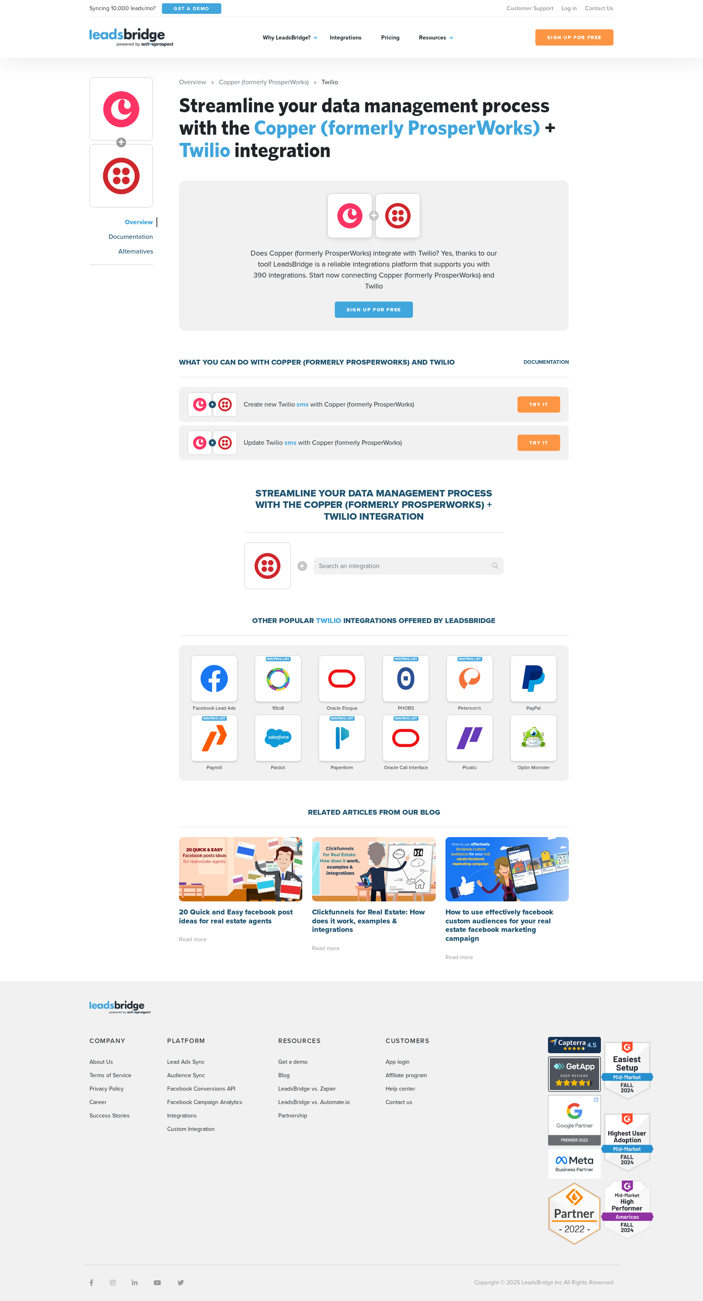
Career (98, 1102)
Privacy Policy (107, 1089)
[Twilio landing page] (121, 176)
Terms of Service (110, 1075)
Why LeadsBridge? (286, 37)
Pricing (390, 37)
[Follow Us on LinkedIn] (135, 1283)
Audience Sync (186, 1075)
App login (398, 1062)
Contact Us (599, 8)
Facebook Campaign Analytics (204, 1102)
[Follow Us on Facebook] (92, 1283)
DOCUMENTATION (546, 362)
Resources (432, 37)
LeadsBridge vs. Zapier (307, 1089)
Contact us (399, 1102)
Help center (400, 1089)
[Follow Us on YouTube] (157, 1283)
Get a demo (293, 1062)
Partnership (292, 1115)
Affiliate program (406, 1075)
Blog (284, 1075)
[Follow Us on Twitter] (180, 1283)
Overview (139, 222)
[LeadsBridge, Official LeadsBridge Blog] (131, 37)
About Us (101, 1062)
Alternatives (135, 251)
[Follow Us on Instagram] (113, 1283)
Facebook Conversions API (201, 1089)
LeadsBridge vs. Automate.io (314, 1102)
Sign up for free (374, 309)
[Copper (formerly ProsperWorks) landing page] (121, 109)
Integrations (346, 37)
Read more (193, 939)
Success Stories (110, 1115)
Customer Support (530, 8)
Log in (569, 8)
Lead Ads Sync (186, 1062)
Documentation (131, 236)
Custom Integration (191, 1129)
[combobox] (409, 566)
